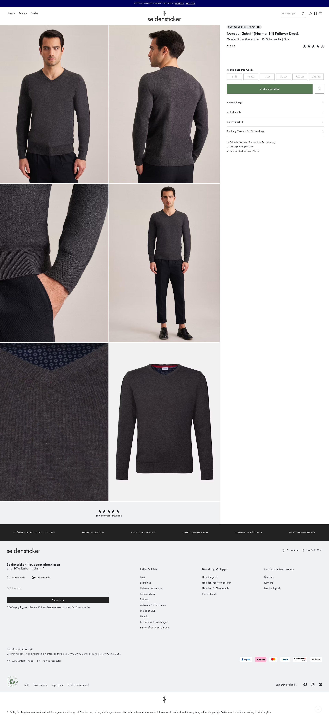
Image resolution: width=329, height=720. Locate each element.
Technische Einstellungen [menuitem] (154, 622)
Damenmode (18, 577)
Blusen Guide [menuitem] (209, 594)
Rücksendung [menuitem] (147, 594)
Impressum (57, 685)
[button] (109, 515)
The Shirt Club (314, 550)
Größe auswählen (269, 88)
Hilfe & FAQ (149, 569)
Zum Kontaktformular (22, 660)
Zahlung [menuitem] (144, 599)
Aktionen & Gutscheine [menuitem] (153, 605)
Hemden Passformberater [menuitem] (216, 582)
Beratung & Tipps (215, 569)
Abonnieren (58, 600)
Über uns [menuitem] (269, 577)
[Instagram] (312, 684)
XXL (298, 76)
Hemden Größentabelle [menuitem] (215, 588)
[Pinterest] (320, 684)
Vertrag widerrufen (52, 660)
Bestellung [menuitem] (145, 582)
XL (281, 76)
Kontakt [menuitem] (144, 616)
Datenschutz (40, 685)
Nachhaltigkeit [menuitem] (272, 588)
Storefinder (293, 550)
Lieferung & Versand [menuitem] (151, 588)
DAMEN (190, 3)
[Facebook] (305, 684)
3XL (314, 76)
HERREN (179, 3)
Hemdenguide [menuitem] (210, 577)
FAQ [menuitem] (142, 577)
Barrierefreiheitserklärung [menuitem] (154, 627)
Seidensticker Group (279, 569)
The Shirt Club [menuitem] (148, 610)
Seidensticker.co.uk (78, 685)
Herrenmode (44, 577)
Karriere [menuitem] (268, 582)
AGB (26, 685)
